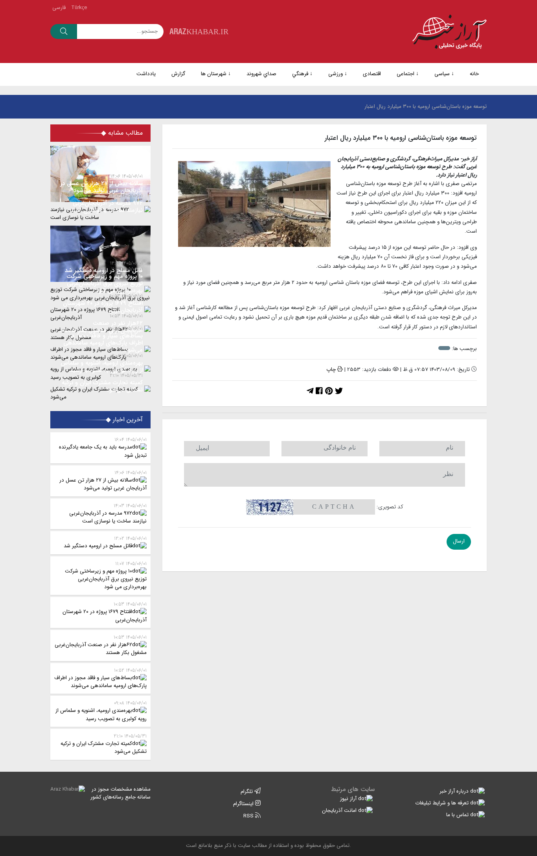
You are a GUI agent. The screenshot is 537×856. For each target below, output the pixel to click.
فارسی (59, 8)
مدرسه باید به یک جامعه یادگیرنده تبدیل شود (103, 447)
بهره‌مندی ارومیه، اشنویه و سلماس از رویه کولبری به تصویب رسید (101, 711)
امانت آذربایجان (340, 810)
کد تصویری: (390, 507)
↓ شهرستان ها (216, 74)
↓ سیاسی (444, 74)
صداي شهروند (261, 74)
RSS (249, 816)
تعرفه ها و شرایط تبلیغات (442, 803)
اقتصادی (372, 74)
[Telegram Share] (310, 391)
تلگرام (247, 791)
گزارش (178, 74)
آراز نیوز (349, 799)
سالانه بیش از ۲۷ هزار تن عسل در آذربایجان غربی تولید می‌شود (103, 480)
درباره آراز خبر (455, 791)
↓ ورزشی (337, 74)
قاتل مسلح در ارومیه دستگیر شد (105, 542)
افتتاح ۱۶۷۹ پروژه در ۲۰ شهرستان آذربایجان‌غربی (105, 612)
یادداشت (146, 74)
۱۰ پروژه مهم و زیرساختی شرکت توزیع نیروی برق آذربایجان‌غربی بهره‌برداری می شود (106, 575)
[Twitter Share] (339, 391)
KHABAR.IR (198, 31)
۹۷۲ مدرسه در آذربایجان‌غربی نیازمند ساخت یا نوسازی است (108, 513)
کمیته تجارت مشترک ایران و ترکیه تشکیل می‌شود (104, 744)
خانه (474, 74)
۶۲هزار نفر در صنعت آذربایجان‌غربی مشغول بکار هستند (101, 645)
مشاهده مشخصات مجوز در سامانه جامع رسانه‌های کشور (120, 793)
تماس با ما (458, 815)
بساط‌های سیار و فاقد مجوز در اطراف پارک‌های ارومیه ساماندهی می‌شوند (100, 678)
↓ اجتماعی (408, 74)
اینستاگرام (244, 804)
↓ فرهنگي (302, 74)
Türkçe (79, 8)
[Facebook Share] (319, 391)
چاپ (331, 369)
